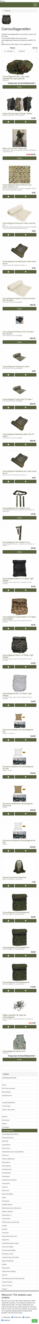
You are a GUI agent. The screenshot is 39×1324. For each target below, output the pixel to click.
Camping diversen (8, 1138)
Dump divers (6, 1148)
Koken (4, 1197)
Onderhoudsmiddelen (9, 1250)
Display (12, 48)
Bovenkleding (6, 1092)
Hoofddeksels (6, 1173)
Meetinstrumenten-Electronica (11, 1208)
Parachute (5, 1233)
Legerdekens (6, 1145)
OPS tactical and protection (10, 1222)
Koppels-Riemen (7, 1204)
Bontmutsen (6, 1120)
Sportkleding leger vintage (10, 1243)
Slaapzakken (6, 1268)
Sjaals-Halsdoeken (8, 1261)
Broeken (4, 1116)
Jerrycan (5, 1187)
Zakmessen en (7, 1215)
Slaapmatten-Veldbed (9, 1271)
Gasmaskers (6, 1162)
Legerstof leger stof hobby (10, 1257)
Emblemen (5, 1155)
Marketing (7, 1320)
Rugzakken (5, 1240)
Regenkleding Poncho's (9, 1236)
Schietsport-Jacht (7, 1254)
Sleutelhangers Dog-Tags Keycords (13, 1278)
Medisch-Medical (7, 1211)
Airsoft (4, 1085)
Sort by (35, 48)
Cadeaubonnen (7, 1095)
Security (4, 1275)
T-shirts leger (6, 1106)
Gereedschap (6, 1166)
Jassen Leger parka (8, 1109)
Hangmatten (6, 1183)
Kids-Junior (5, 1190)
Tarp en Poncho (7, 1285)
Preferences (17, 1317)
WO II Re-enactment (8, 1088)
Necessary (7, 1317)
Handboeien (6, 1176)
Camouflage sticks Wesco (10, 1134)
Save (34, 1321)
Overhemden (6, 1219)
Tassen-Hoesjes (7, 1282)
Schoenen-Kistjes (7, 1247)
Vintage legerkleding (8, 1102)
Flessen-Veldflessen (8, 1159)
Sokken (4, 1264)
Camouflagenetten (8, 1131)
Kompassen (6, 1201)
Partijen (4, 1226)
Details (19, 87)
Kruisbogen (5, 1127)
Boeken (4, 1124)
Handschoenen (7, 1169)
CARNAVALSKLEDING (9, 1078)
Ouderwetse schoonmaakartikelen (13, 1152)
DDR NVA (5, 1141)
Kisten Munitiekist (7, 1194)
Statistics (27, 1317)
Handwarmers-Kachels (9, 1180)
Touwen (4, 1289)
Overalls (4, 1229)
